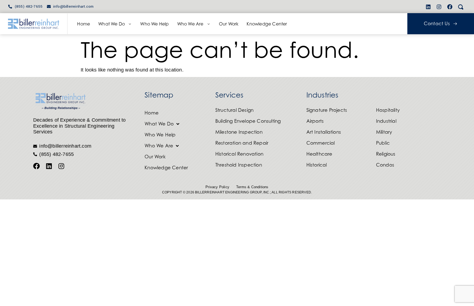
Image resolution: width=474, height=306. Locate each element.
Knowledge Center (267, 24)
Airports (315, 121)
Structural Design (234, 110)
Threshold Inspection (238, 165)
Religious (386, 154)
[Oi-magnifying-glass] (460, 6)
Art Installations (323, 132)
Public (383, 143)
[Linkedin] (428, 6)
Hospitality (388, 110)
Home (83, 24)
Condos (385, 165)
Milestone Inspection (239, 132)
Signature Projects (326, 110)
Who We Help (154, 24)
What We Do (111, 24)
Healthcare (319, 154)
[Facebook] (450, 6)
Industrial (386, 121)
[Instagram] (439, 6)
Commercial (320, 143)
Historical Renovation (239, 154)
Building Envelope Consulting (248, 121)
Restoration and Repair (241, 143)
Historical (316, 165)
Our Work (229, 24)
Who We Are (190, 24)
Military (384, 132)
